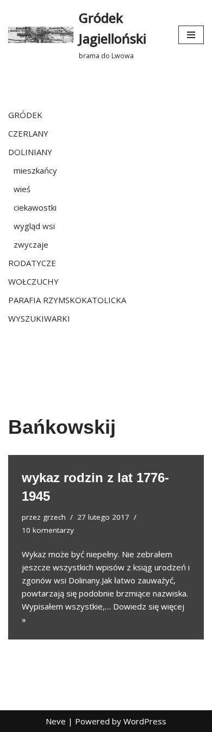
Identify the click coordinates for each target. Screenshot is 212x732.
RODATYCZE (32, 262)
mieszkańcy (35, 170)
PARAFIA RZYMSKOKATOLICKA (67, 299)
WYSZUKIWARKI (39, 318)
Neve (56, 721)
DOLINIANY (30, 151)
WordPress (144, 721)
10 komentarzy (48, 530)
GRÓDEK (25, 114)
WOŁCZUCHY (33, 281)
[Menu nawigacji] (191, 35)
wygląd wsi (34, 225)
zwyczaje (31, 244)
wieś (22, 188)
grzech (54, 517)
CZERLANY (28, 133)
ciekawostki (35, 207)
